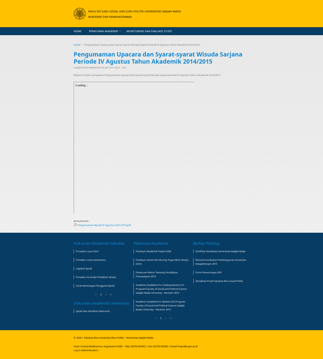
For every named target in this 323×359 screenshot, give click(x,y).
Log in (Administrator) (86, 350)
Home (77, 31)
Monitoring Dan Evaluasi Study (149, 31)
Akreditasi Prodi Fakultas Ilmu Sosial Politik (219, 281)
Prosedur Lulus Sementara (90, 260)
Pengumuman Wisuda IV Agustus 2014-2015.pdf (104, 225)
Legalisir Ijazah (84, 268)
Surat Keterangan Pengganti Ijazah (95, 285)
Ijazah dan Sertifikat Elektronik (93, 311)
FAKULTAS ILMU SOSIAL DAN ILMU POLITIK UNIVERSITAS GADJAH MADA (134, 11)
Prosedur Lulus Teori (87, 251)
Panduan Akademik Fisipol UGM (153, 251)
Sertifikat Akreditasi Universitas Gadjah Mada (220, 251)
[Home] (80, 13)
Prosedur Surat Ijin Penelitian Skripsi (96, 277)
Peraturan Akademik (103, 31)
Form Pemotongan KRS (209, 272)
